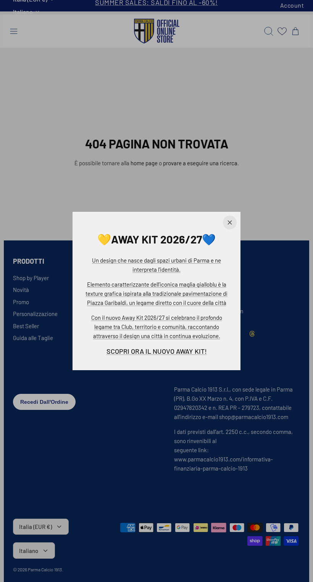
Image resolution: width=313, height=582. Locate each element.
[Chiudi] (230, 222)
